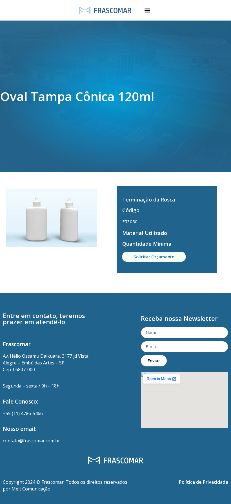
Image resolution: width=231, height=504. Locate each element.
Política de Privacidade (203, 482)
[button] (147, 10)
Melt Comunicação (31, 489)
